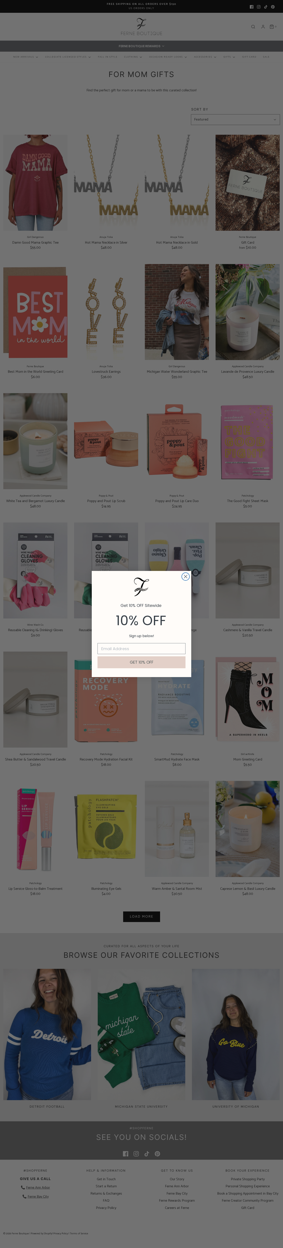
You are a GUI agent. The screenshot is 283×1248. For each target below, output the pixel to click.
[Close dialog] (185, 576)
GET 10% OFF (141, 662)
